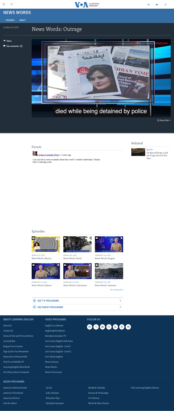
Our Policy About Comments (16, 372)
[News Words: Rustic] (77, 244)
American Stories (11, 398)
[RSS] (115, 327)
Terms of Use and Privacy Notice (18, 336)
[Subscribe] (128, 327)
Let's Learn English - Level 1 (58, 346)
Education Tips (53, 398)
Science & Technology (98, 393)
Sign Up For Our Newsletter (16, 352)
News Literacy (52, 362)
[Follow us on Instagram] (108, 327)
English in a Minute (54, 326)
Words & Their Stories (98, 403)
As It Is (150, 150)
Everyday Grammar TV (55, 336)
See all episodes (116, 290)
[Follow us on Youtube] (102, 327)
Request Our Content (13, 346)
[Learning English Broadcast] (149, 5)
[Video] (157, 5)
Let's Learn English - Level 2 (58, 352)
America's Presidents (13, 393)
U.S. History (93, 398)
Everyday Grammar (55, 403)
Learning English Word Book (16, 367)
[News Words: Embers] (46, 271)
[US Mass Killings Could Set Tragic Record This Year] (138, 152)
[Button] (7, 41)
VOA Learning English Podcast (145, 388)
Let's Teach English (54, 357)
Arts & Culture (10, 403)
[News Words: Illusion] (46, 244)
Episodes (10, 20)
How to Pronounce (53, 372)
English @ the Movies (55, 331)
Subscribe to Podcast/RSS (15, 357)
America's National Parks (15, 388)
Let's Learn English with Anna (59, 341)
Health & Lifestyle (96, 388)
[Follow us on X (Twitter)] (96, 327)
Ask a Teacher (52, 393)
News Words (51, 367)
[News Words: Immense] (109, 271)
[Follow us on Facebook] (89, 327)
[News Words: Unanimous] (77, 271)
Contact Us (8, 331)
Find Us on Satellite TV (13, 362)
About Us (7, 326)
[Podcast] (121, 327)
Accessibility (9, 341)
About (22, 20)
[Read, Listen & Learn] (165, 5)
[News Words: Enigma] (109, 244)
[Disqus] (78, 184)
